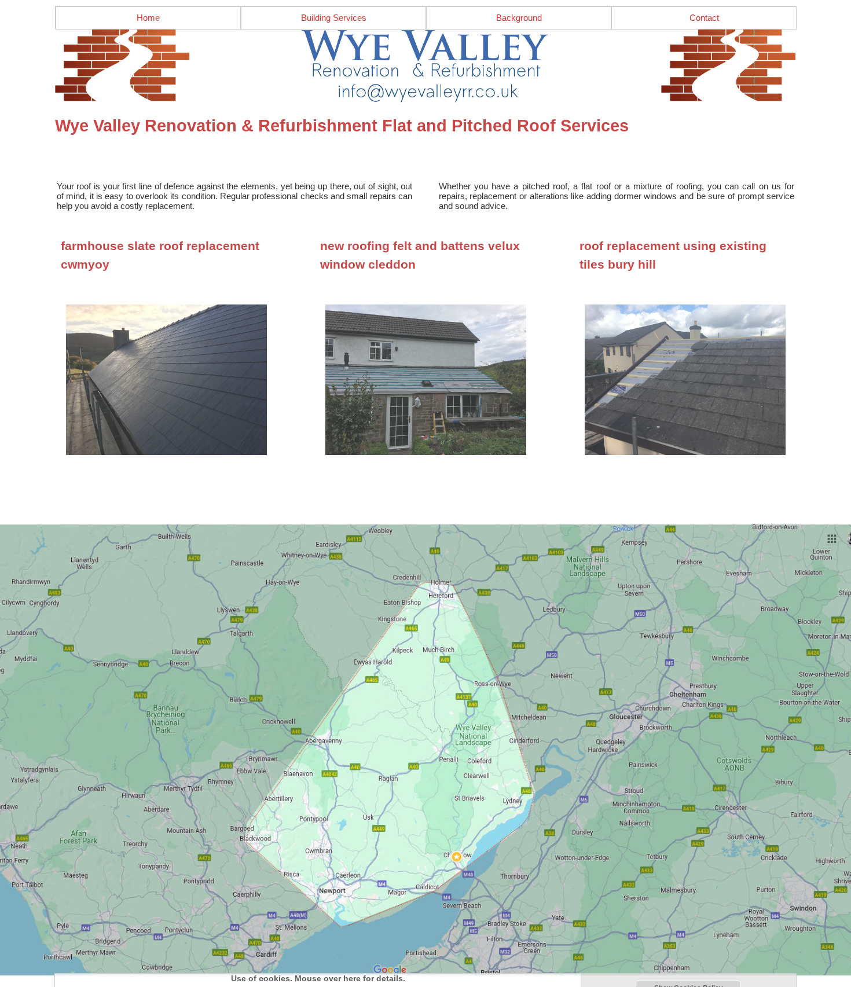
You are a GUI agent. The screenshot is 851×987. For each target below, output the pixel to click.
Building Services (333, 18)
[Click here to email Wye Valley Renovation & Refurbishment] (425, 66)
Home (148, 18)
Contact (704, 18)
